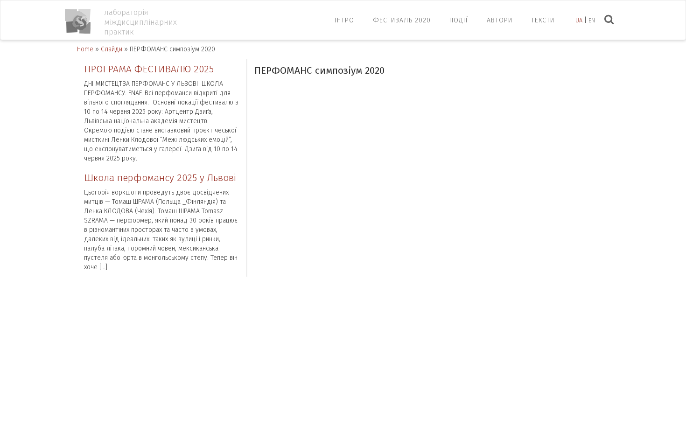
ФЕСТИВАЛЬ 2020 (402, 20)
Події (458, 20)
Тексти (542, 20)
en (591, 20)
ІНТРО (344, 20)
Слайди (111, 49)
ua (578, 20)
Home (85, 49)
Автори (499, 20)
